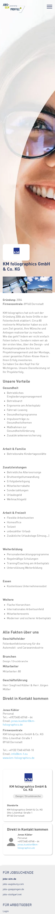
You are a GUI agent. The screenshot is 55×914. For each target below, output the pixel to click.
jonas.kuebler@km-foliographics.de (28, 846)
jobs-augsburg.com (13, 883)
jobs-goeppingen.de (13, 889)
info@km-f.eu (19, 754)
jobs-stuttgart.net (12, 894)
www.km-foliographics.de (19, 758)
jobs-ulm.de (9, 878)
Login (6, 911)
